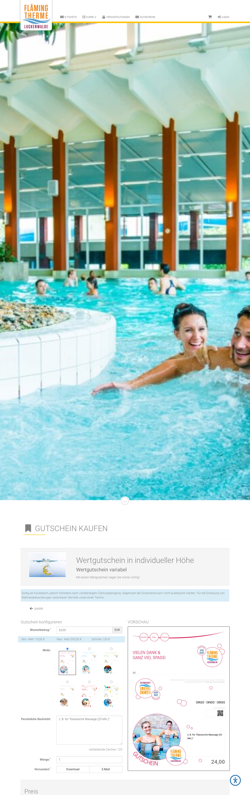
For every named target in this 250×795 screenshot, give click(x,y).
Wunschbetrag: (40, 630)
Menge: (45, 759)
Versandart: (42, 769)
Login (225, 17)
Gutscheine (147, 17)
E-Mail (106, 769)
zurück (38, 608)
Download (72, 769)
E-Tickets (70, 17)
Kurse (89, 17)
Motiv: (47, 650)
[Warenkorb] (210, 17)
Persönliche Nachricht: (36, 719)
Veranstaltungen (118, 17)
